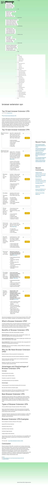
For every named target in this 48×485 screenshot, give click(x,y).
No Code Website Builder (11, 50)
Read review (12, 159)
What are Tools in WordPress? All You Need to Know (40, 182)
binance (36, 185)
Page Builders (8, 36)
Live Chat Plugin (9, 40)
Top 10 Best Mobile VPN (40, 190)
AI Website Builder (9, 48)
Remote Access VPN (10, 16)
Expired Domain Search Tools (11, 24)
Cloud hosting (8, 4)
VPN (18, 62)
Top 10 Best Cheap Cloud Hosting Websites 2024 (40, 175)
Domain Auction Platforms (11, 21)
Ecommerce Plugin (9, 41)
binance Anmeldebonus (39, 189)
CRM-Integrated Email (10, 29)
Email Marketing (19, 76)
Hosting (19, 0)
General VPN (8, 15)
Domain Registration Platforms (22, 70)
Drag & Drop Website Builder (11, 47)
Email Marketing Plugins (10, 39)
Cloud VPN (8, 13)
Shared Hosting (9, 7)
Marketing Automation (10, 33)
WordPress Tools (20, 34)
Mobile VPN (8, 12)
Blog (18, 51)
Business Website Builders (11, 46)
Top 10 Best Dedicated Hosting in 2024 (15, 440)
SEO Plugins (8, 38)
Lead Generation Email (10, 30)
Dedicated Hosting (9, 5)
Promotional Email (9, 28)
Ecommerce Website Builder (11, 45)
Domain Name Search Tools (11, 23)
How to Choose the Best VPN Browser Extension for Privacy (40, 145)
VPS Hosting (8, 3)
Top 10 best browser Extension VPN (15, 111)
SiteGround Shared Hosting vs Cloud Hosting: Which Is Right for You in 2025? (40, 149)
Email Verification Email (22, 81)
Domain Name (20, 17)
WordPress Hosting (9, 6)
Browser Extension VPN (10, 11)
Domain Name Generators (11, 22)
